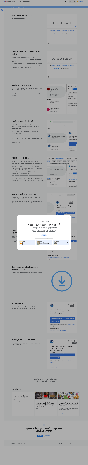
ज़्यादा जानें (44, 235)
